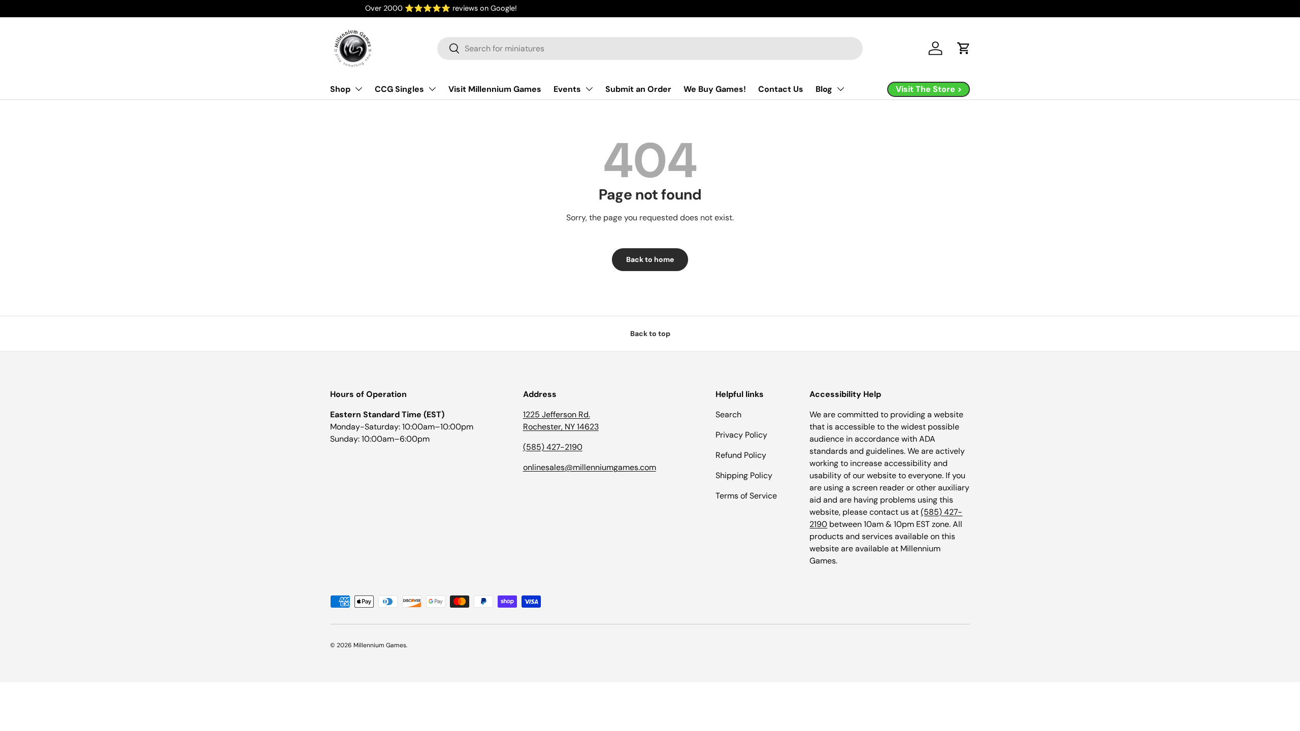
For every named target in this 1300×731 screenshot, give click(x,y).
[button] (964, 48)
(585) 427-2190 (552, 447)
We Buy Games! (715, 89)
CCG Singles (399, 89)
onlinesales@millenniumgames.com (589, 467)
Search (728, 414)
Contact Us (780, 89)
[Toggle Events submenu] (589, 89)
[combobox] (650, 48)
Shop (340, 89)
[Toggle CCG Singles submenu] (432, 89)
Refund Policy (741, 455)
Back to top (650, 333)
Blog (824, 89)
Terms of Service (746, 495)
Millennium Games (379, 645)
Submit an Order (638, 89)
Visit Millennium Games (494, 89)
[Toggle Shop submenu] (358, 89)
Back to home (650, 259)
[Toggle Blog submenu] (840, 89)
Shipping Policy (744, 475)
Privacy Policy (741, 434)
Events (567, 89)
